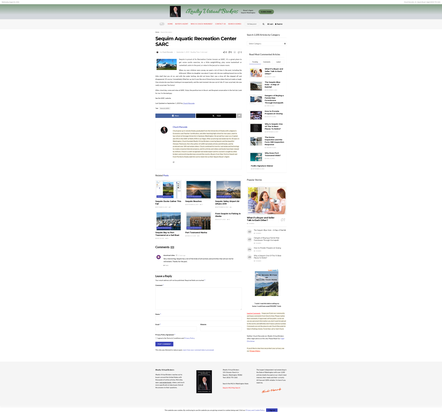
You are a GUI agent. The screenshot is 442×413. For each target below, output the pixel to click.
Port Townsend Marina (196, 232)
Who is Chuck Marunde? (202, 24)
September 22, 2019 (192, 204)
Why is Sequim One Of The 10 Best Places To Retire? (274, 126)
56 (167, 238)
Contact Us (220, 24)
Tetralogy (252, 24)
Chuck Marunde (167, 52)
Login (271, 24)
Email (158, 324)
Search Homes (234, 24)
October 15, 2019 (161, 207)
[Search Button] (263, 24)
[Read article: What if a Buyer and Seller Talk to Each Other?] (267, 200)
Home (170, 24)
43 (229, 219)
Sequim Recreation (166, 32)
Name (158, 314)
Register (279, 24)
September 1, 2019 (183, 52)
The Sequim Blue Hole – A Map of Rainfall (272, 84)
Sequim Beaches (193, 201)
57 (202, 204)
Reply (167, 265)
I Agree (271, 410)
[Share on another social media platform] (239, 116)
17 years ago (181, 255)
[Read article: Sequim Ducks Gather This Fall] (168, 189)
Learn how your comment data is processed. (198, 350)
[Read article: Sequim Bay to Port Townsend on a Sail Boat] (168, 220)
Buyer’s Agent (181, 24)
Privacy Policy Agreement (165, 335)
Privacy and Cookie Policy (255, 410)
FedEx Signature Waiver (262, 166)
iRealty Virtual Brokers (212, 11)
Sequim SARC (165, 108)
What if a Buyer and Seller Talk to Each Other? (274, 71)
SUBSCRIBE (266, 12)
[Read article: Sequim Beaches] (198, 189)
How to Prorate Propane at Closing (267, 248)
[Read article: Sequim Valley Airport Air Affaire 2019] (228, 189)
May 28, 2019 (160, 238)
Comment (159, 285)
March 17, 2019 (191, 236)
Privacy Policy (189, 338)
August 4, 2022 (221, 219)
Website (203, 324)
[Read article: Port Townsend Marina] (198, 220)
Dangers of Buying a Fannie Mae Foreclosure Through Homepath (266, 239)
